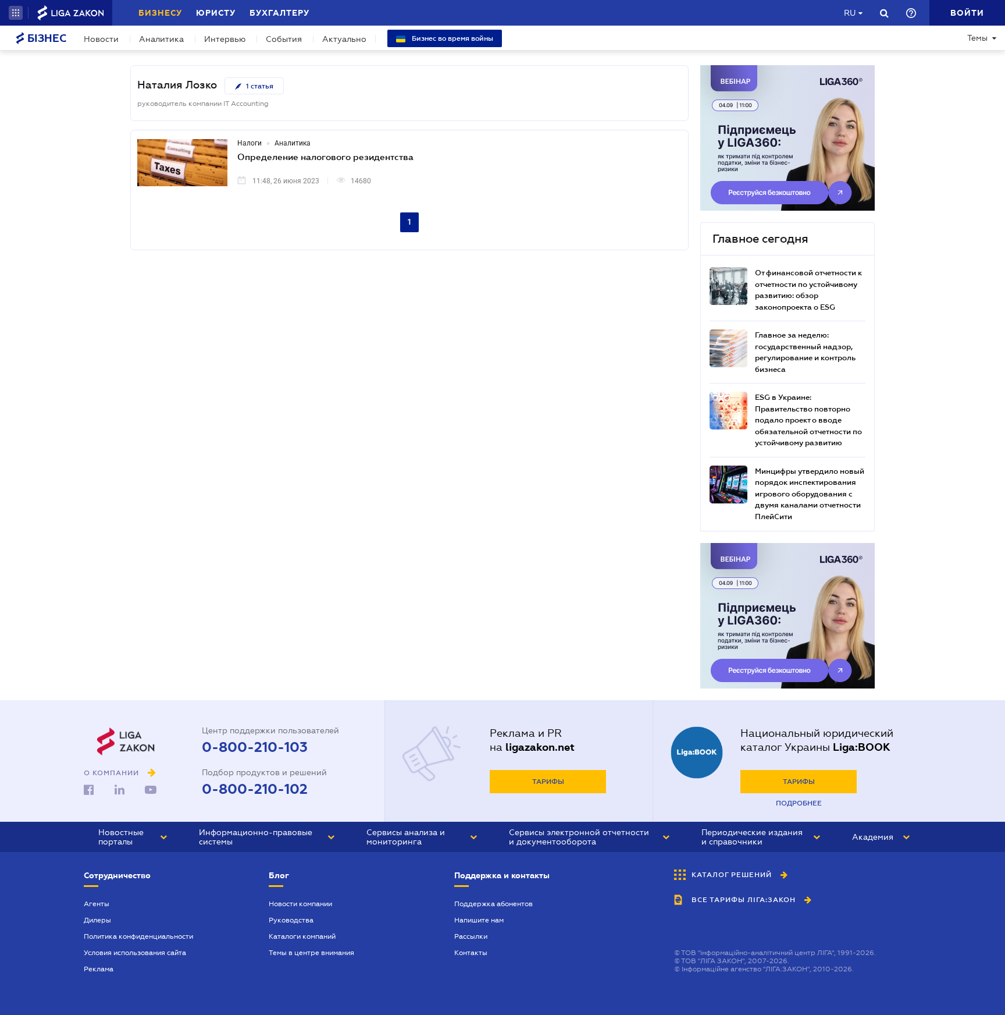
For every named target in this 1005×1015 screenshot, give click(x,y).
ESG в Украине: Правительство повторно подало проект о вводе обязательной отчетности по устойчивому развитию (808, 420)
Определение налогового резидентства (325, 156)
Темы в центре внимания (311, 953)
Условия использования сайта (135, 953)
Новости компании (300, 904)
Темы (977, 37)
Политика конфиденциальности (138, 936)
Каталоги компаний (302, 936)
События (284, 39)
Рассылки (470, 936)
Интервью (224, 39)
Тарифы (548, 782)
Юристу (216, 12)
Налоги (249, 143)
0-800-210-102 (255, 789)
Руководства (291, 920)
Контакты (470, 953)
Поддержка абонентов (493, 904)
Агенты (96, 904)
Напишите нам (479, 920)
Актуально (344, 39)
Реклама (98, 969)
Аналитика (161, 39)
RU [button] (850, 12)
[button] (16, 13)
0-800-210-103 (255, 747)
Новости (101, 39)
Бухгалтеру (279, 12)
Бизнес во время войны (451, 38)
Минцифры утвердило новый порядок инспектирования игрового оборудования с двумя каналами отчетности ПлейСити (809, 494)
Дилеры (97, 920)
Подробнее (799, 803)
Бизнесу (160, 12)
